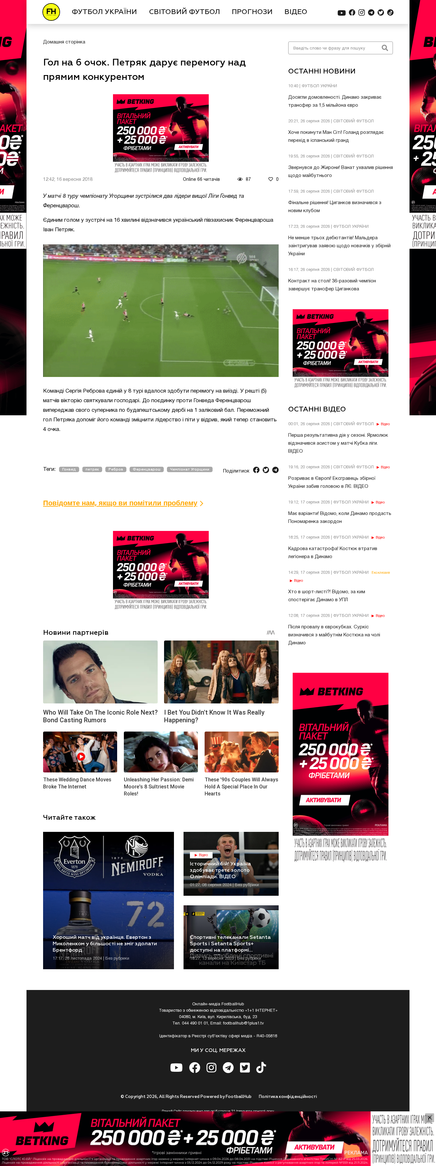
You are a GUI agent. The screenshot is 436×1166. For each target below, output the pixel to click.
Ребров (116, 469)
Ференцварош (147, 469)
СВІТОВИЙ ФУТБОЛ (184, 12)
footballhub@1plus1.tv (243, 1023)
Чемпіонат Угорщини (189, 469)
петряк (92, 469)
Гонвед (69, 469)
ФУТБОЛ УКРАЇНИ (104, 12)
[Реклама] (218, 1138)
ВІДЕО (295, 12)
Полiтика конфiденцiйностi (288, 1097)
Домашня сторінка (64, 42)
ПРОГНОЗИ (252, 12)
